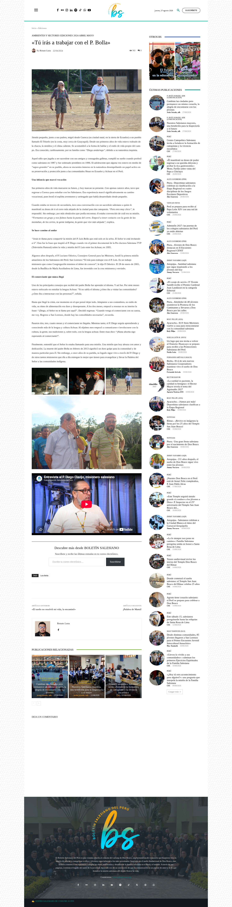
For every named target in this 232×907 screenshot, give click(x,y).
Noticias (171, 417)
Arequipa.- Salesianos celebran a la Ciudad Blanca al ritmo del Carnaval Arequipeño (183, 523)
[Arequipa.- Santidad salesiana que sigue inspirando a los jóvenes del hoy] (156, 266)
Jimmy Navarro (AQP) (176, 260)
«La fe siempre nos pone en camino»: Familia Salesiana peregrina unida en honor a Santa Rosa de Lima (183, 542)
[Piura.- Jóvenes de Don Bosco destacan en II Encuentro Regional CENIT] (156, 247)
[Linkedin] (71, 10)
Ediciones (42, 28)
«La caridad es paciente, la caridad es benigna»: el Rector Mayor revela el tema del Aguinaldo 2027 (182, 385)
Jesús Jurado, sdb (44, 695)
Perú (123, 680)
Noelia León (171, 352)
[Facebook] (57, 10)
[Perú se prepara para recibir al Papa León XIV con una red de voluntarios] (156, 208)
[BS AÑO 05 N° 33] (187, 61)
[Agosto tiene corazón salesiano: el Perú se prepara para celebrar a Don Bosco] (156, 599)
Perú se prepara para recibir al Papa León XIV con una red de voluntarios (182, 209)
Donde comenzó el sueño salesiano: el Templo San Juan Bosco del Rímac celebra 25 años (183, 581)
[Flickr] (62, 10)
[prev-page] (34, 703)
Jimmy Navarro (173, 272)
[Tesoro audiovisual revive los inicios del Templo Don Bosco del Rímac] (156, 561)
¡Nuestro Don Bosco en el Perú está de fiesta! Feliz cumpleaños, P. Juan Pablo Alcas (183, 481)
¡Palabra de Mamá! (132, 609)
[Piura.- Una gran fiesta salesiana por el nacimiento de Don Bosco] (156, 442)
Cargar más (173, 691)
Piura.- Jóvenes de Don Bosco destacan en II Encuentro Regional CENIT (181, 248)
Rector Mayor (173, 377)
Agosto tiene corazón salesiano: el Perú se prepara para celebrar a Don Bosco (183, 600)
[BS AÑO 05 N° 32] (161, 61)
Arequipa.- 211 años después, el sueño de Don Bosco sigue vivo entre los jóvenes (182, 462)
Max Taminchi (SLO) (176, 631)
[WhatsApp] (84, 10)
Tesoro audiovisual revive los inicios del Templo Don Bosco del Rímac (182, 562)
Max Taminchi (172, 646)
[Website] (145, 885)
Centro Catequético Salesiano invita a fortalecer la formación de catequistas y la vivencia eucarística (123, 688)
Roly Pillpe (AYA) (175, 319)
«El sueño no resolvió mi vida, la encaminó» (54, 609)
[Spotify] (75, 10)
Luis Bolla (44, 575)
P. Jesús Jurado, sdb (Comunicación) (49, 679)
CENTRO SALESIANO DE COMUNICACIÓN (54, 901)
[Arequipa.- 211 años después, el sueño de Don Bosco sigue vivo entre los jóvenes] (156, 461)
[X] (137, 885)
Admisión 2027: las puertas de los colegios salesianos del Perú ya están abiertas (182, 228)
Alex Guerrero (172, 197)
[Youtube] (89, 10)
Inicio (34, 28)
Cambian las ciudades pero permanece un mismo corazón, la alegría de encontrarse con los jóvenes (49, 688)
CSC (118, 695)
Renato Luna (45, 51)
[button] (178, 10)
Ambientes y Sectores (45, 35)
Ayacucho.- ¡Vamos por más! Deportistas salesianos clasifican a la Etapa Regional (183, 404)
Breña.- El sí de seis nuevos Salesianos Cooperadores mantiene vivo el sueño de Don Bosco (182, 365)
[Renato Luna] (34, 50)
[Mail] (112, 885)
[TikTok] (80, 10)
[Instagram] (66, 10)
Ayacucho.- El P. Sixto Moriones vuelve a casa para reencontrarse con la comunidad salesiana (183, 326)
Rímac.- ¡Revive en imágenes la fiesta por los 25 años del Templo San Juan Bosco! (183, 424)
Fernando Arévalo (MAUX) (179, 357)
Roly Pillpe (171, 331)
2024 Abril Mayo (84, 35)
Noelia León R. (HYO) (176, 337)
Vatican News (173, 203)
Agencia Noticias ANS (175, 392)
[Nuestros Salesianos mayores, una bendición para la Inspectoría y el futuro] (87, 676)
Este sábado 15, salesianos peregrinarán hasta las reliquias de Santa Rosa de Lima (182, 619)
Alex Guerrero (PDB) (176, 179)
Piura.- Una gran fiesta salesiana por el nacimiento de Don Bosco (183, 443)
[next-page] (39, 703)
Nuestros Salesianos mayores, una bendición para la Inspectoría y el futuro (86, 690)
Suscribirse (115, 561)
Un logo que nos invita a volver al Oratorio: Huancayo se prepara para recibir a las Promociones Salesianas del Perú (183, 345)
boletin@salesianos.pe (122, 877)
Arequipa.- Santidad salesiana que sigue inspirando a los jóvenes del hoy (181, 267)
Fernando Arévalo (174, 372)
